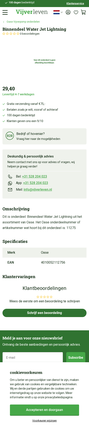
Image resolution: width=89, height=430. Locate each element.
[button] (11, 33)
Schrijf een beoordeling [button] (44, 313)
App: (32, 183)
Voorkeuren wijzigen (44, 420)
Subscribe (75, 358)
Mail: (34, 189)
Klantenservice (75, 3)
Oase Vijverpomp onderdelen (23, 21)
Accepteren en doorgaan (44, 410)
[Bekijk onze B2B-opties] (10, 136)
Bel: (31, 176)
